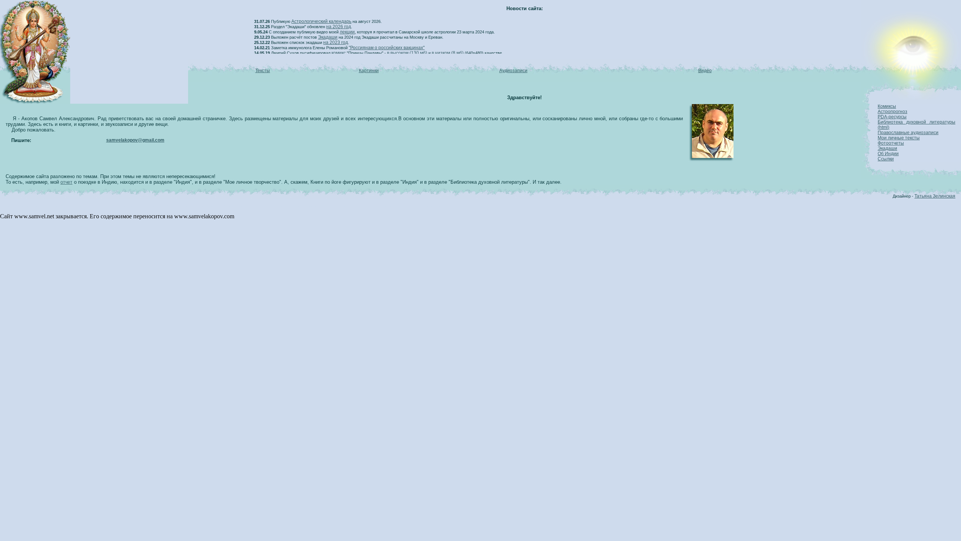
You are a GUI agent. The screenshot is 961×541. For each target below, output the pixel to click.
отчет (66, 182)
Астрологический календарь (321, 21)
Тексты (262, 70)
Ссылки (886, 159)
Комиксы (887, 106)
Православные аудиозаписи (908, 132)
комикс (338, 53)
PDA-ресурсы (892, 116)
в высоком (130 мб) (407, 53)
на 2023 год (335, 42)
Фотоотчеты (891, 143)
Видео (705, 70)
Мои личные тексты (899, 138)
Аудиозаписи (513, 70)
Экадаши (327, 37)
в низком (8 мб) (448, 53)
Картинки (369, 70)
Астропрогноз (892, 111)
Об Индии (888, 153)
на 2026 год (338, 26)
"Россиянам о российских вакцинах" (387, 47)
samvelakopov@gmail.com (135, 140)
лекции (347, 32)
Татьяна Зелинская (934, 196)
